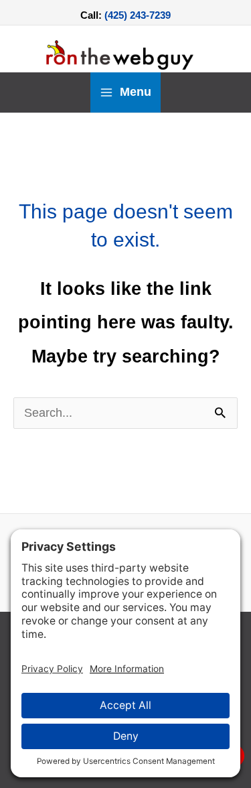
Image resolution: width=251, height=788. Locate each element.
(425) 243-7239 (137, 15)
